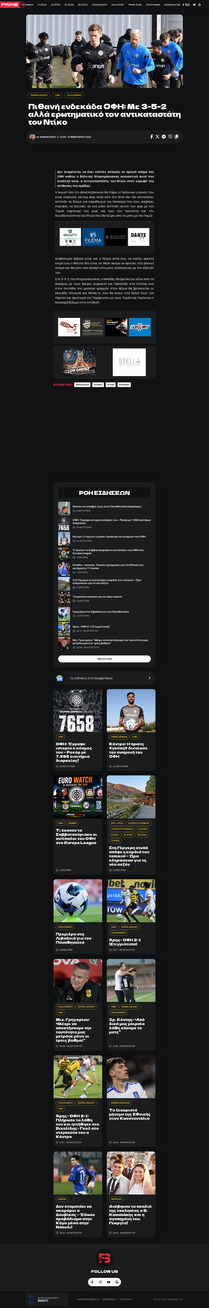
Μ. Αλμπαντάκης (46, 137)
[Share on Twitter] (157, 137)
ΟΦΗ (16, 4)
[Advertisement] (109, 157)
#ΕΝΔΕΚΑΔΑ (82, 384)
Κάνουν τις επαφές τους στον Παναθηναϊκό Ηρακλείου (107, 506)
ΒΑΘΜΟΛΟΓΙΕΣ (173, 4)
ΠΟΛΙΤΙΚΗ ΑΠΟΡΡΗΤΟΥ (88, 1299)
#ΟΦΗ (110, 384)
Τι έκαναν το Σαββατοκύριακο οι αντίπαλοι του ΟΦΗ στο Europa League (108, 551)
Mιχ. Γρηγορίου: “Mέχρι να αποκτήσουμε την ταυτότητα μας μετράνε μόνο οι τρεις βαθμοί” (110, 641)
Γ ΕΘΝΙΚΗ (28, 4)
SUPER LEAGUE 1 (39, 95)
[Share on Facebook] (151, 137)
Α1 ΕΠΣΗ (42, 4)
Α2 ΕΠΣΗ (55, 4)
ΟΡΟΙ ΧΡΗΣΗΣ (109, 1299)
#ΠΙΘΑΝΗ (124, 384)
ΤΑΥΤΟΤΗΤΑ (125, 1299)
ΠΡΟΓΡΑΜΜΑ (153, 4)
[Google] (199, 5)
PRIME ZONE (135, 4)
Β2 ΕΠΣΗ (83, 4)
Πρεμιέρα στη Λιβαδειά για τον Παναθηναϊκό (101, 611)
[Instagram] (189, 5)
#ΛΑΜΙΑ (98, 384)
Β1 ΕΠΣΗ (69, 4)
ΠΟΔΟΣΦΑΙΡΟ (99, 4)
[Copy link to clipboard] (176, 137)
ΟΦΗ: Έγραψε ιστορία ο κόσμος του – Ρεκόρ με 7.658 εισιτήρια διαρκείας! (112, 521)
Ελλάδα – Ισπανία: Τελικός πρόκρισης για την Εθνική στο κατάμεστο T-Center (108, 566)
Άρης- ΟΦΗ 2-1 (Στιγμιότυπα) (91, 626)
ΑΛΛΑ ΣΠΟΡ (118, 4)
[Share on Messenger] (164, 137)
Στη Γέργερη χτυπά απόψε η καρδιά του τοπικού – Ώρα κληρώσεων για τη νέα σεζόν (107, 581)
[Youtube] (194, 5)
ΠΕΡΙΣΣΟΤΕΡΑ (104, 659)
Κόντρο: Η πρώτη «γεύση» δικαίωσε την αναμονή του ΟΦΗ (109, 536)
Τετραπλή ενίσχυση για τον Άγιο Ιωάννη (97, 596)
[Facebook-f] (183, 5)
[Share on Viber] (170, 137)
